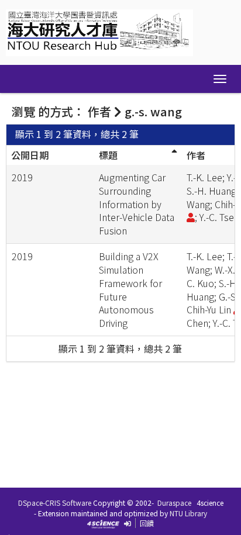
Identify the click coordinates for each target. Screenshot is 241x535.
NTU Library (188, 513)
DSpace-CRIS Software (54, 503)
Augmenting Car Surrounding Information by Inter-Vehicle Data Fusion (136, 203)
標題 (108, 155)
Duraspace (174, 503)
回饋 (147, 523)
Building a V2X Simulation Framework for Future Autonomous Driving (130, 289)
